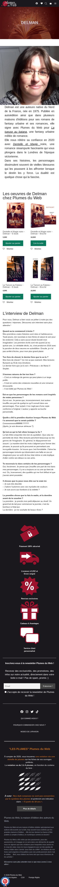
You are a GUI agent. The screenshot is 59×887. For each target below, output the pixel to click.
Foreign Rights (34, 877)
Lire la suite (38, 243)
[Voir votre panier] (50, 3)
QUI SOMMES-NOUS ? (29, 718)
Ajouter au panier (12, 243)
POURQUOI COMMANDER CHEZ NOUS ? (29, 725)
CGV (23, 877)
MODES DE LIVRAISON (30, 732)
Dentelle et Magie (26, 144)
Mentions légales (10, 877)
